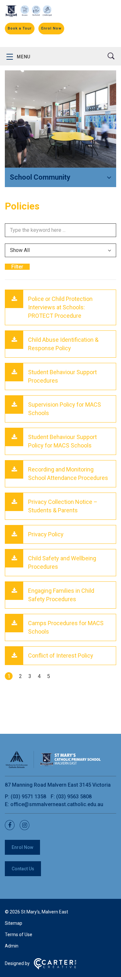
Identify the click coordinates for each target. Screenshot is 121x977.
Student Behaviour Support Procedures (62, 376)
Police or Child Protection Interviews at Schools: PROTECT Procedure (60, 307)
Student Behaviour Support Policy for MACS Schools (62, 441)
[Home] (53, 767)
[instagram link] (26, 825)
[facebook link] (11, 825)
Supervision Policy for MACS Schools (64, 408)
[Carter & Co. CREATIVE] (55, 968)
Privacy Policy (46, 534)
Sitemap (13, 923)
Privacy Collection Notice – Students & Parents (62, 506)
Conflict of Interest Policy (60, 655)
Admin (11, 945)
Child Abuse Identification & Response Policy (63, 343)
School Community (40, 177)
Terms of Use (18, 934)
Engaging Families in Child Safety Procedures (61, 594)
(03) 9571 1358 (29, 796)
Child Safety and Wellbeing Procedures (62, 562)
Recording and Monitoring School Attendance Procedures (68, 473)
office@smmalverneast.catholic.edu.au (56, 804)
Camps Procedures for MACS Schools (66, 627)
